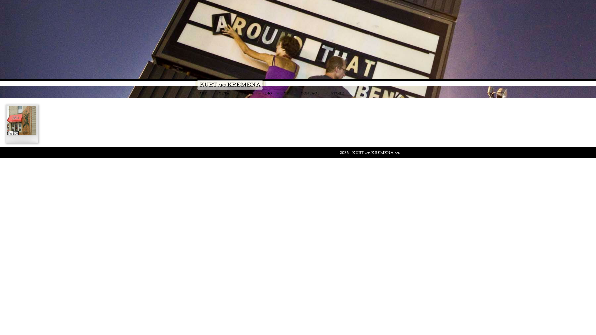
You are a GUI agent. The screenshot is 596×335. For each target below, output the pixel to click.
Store (337, 93)
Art (203, 93)
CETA (224, 93)
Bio (268, 93)
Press (247, 93)
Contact (310, 93)
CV (286, 93)
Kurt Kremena (230, 85)
